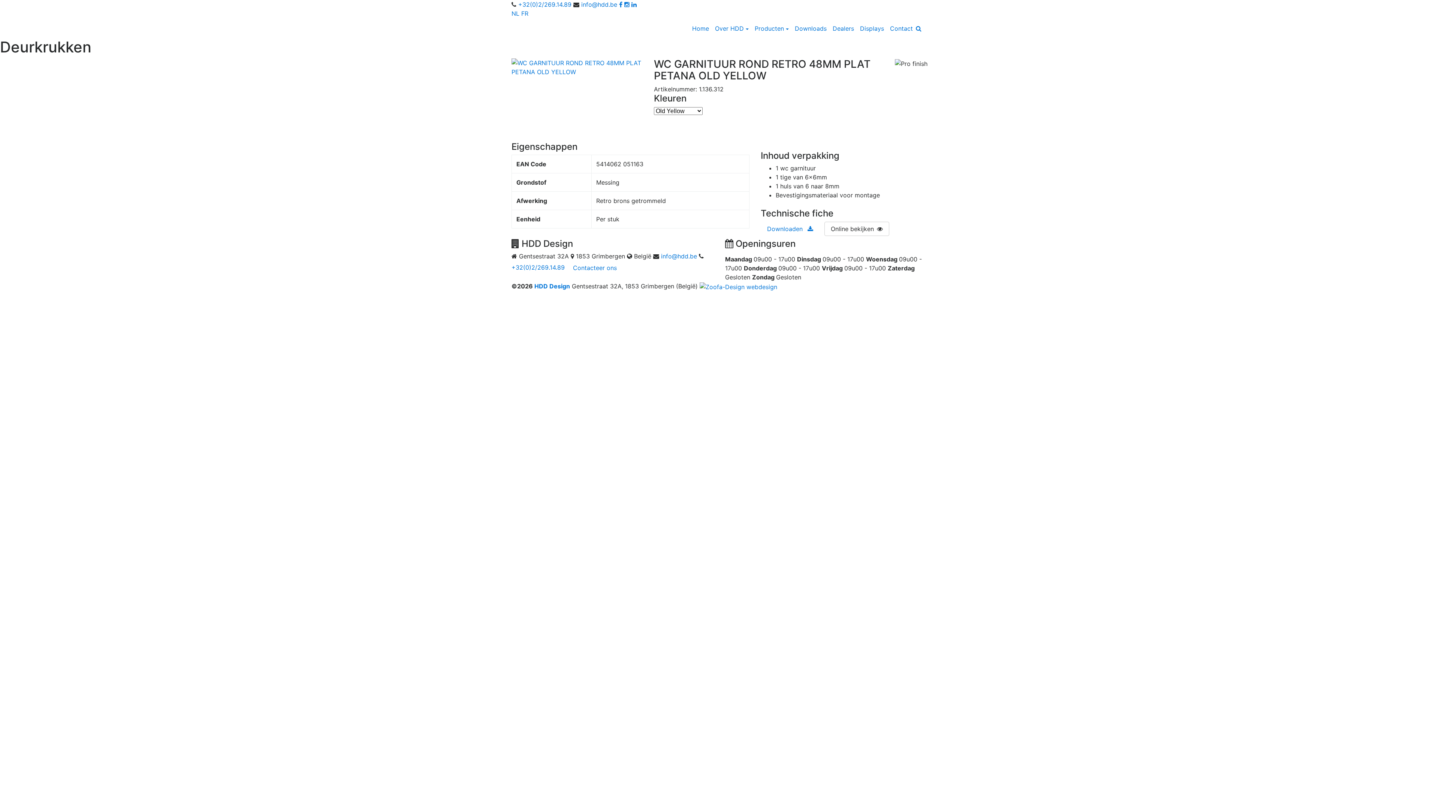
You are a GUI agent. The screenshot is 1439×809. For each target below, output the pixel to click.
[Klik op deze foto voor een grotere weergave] (577, 66)
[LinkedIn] (634, 4)
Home (700, 28)
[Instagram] (627, 4)
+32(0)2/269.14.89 (544, 4)
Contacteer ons (595, 268)
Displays (872, 28)
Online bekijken (852, 229)
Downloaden (786, 229)
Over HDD (729, 28)
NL (515, 13)
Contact (901, 28)
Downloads (811, 28)
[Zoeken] (918, 28)
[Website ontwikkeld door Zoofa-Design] (738, 286)
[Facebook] (620, 4)
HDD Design (552, 286)
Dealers (843, 28)
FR (524, 13)
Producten (769, 28)
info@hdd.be (599, 4)
